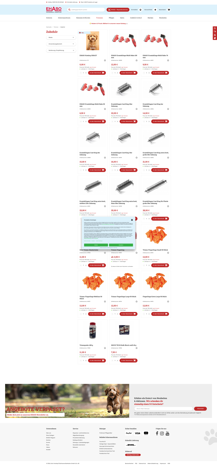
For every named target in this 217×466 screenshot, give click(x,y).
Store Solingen (50, 435)
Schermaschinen (64, 18)
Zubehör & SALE (136, 18)
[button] (105, 60)
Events (48, 442)
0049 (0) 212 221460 (58, 2)
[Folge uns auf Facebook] (158, 433)
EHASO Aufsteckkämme (105, 448)
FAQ (136, 463)
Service (75, 429)
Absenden (200, 408)
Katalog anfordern (77, 440)
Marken (150, 18)
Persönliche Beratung (79, 437)
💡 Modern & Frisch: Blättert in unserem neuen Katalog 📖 (108, 23)
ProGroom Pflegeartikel (105, 433)
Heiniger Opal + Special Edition (107, 444)
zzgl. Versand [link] (93, 67)
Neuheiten (163, 18)
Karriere (48, 440)
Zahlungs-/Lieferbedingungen (81, 442)
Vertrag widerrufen (133, 455)
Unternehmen (51, 429)
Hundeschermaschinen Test (107, 451)
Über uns (48, 433)
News (47, 445)
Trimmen (99, 18)
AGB (169, 463)
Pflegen (111, 18)
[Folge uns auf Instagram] (162, 433)
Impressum (163, 463)
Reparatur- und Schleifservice (81, 433)
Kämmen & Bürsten (83, 18)
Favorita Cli (102, 441)
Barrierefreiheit (129, 463)
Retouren (75, 447)
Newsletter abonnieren (79, 445)
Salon (122, 18)
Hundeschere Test (104, 453)
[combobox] (86, 10)
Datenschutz (142, 463)
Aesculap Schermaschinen (106, 446)
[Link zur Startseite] (53, 9)
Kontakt (48, 449)
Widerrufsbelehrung (153, 463)
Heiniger (102, 429)
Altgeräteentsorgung (78, 435)
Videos (48, 447)
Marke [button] (50, 37)
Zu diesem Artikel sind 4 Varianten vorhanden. (122, 266)
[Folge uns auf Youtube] (168, 433)
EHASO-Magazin (50, 437)
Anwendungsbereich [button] (55, 44)
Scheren (49, 18)
